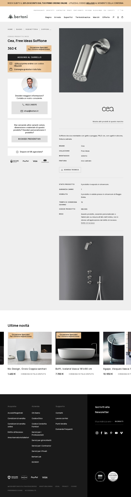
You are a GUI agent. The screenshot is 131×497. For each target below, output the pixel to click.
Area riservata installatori (18, 437)
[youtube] (116, 433)
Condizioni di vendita (16, 418)
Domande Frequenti (64, 429)
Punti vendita (78, 10)
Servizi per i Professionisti (38, 433)
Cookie (74, 486)
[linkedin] (106, 433)
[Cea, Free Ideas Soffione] (91, 60)
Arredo (57, 17)
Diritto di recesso (88, 223)
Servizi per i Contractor (41, 446)
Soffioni (45, 29)
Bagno (48, 17)
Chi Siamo (36, 413)
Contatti (111, 10)
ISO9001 (35, 462)
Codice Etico (37, 418)
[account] (118, 17)
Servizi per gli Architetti (41, 440)
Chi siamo (88, 10)
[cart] (121, 17)
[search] (113, 17)
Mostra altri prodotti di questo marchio (108, 121)
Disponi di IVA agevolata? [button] (31, 152)
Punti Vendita (61, 424)
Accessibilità (30, 490)
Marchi (96, 17)
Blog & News (97, 10)
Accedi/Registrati (15, 413)
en (122, 10)
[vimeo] (121, 433)
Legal (57, 486)
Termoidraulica (82, 17)
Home (10, 29)
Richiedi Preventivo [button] (29, 139)
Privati (69, 10)
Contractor (60, 10)
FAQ (105, 10)
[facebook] (101, 433)
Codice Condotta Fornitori (39, 425)
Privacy (65, 486)
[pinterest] (111, 433)
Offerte (106, 17)
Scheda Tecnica (71, 170)
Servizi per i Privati (39, 451)
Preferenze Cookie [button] (15, 490)
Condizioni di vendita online (16, 425)
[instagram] (97, 433)
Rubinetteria (32, 29)
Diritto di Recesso (15, 432)
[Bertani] (18, 16)
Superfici (68, 17)
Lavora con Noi (62, 418)
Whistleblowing (46, 486)
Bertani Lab (36, 456)
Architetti (50, 10)
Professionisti (39, 10)
